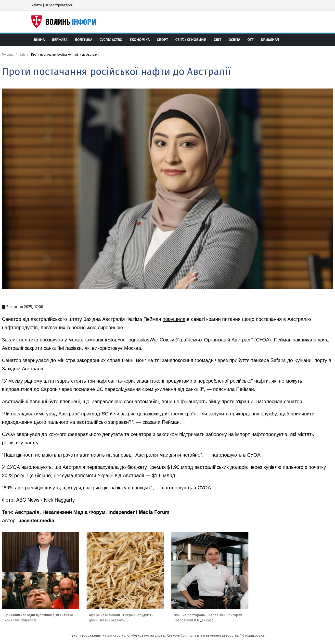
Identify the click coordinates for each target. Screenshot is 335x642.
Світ (217, 40)
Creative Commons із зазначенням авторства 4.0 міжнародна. (216, 635)
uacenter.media (36, 520)
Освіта (234, 40)
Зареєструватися (59, 5)
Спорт (162, 40)
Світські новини (190, 40)
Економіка (140, 40)
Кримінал (270, 40)
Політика (83, 40)
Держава (59, 40)
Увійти (36, 5)
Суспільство (111, 40)
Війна (39, 40)
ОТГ (250, 40)
